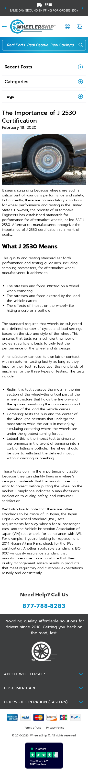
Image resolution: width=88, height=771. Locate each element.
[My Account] (67, 26)
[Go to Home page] (33, 26)
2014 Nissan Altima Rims (21, 543)
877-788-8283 (44, 606)
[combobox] (45, 45)
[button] (5, 8)
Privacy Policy (55, 728)
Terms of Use (32, 728)
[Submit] (78, 45)
